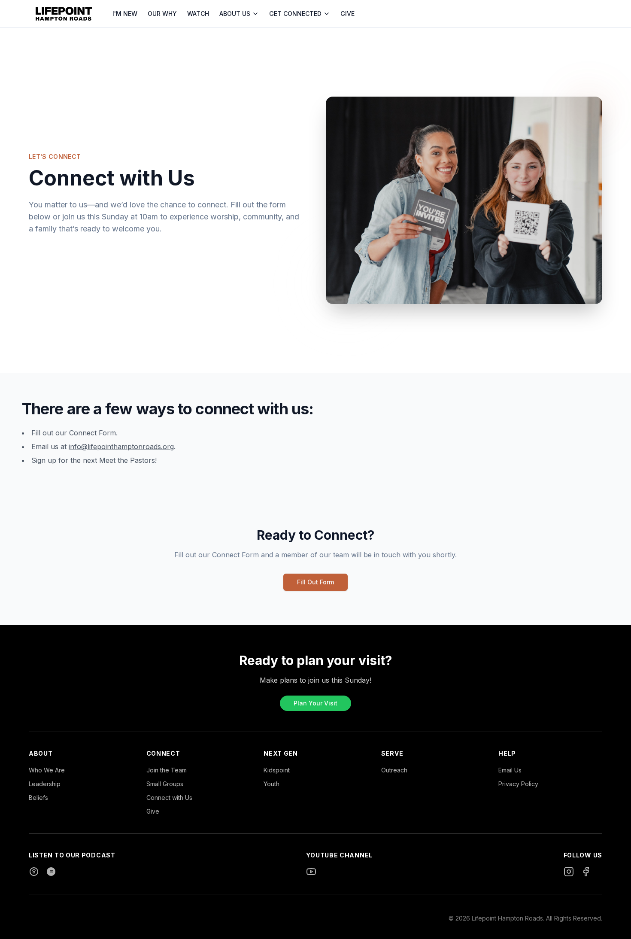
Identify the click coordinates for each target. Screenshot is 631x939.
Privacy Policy (518, 783)
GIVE (347, 13)
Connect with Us (169, 797)
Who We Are (47, 770)
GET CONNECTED (295, 13)
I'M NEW (124, 13)
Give (152, 811)
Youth (271, 783)
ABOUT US (234, 13)
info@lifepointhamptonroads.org (121, 446)
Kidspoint (277, 770)
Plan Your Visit (315, 703)
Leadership (45, 783)
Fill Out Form (315, 582)
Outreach (394, 770)
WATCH (198, 13)
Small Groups (164, 783)
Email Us (510, 770)
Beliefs (38, 797)
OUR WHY (162, 13)
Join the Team (166, 770)
